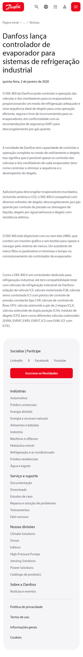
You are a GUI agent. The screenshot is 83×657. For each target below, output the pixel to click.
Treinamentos (20, 510)
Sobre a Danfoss (23, 584)
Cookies (15, 637)
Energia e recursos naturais (29, 418)
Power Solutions (21, 567)
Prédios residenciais (24, 459)
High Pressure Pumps (25, 554)
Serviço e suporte (24, 475)
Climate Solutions (22, 533)
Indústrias (18, 391)
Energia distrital (21, 411)
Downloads (18, 489)
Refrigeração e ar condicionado (32, 452)
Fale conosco (19, 517)
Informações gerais (23, 627)
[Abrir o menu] (75, 6)
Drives (14, 540)
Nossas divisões (22, 526)
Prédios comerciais (23, 405)
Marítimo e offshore (24, 439)
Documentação (21, 483)
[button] (55, 6)
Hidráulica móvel (22, 445)
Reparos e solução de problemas (33, 503)
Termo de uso (19, 617)
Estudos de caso (21, 496)
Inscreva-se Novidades (41, 373)
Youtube (60, 360)
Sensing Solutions (23, 561)
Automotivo (18, 398)
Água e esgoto (20, 466)
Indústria (16, 432)
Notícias (35, 22)
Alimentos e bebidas (24, 425)
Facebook (42, 360)
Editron (15, 547)
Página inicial (11, 22)
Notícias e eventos (23, 591)
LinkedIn (16, 360)
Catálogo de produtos (25, 574)
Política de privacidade (26, 607)
